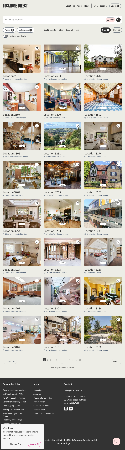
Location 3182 (11, 347)
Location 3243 (93, 231)
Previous (11, 361)
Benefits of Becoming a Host (14, 401)
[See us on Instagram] (66, 408)
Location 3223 (52, 270)
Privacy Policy (39, 401)
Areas (9, 30)
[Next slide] (37, 69)
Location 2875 (11, 76)
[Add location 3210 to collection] (118, 242)
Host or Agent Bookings (12, 419)
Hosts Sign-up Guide (11, 405)
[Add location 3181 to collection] (77, 319)
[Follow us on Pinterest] (71, 408)
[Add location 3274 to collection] (118, 126)
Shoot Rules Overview (12, 423)
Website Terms (39, 409)
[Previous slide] (7, 69)
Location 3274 (93, 154)
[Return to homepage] (15, 6)
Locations (70, 5)
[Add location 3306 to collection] (37, 126)
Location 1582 (93, 115)
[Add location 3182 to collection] (37, 319)
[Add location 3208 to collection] (77, 281)
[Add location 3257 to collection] (118, 164)
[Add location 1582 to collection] (118, 87)
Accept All (34, 444)
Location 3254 (11, 231)
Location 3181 (52, 347)
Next (115, 361)
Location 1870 (52, 115)
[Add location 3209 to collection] (37, 281)
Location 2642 (93, 76)
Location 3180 (93, 347)
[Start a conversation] (116, 441)
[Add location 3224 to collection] (37, 242)
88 (80, 360)
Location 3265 (52, 192)
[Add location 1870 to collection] (77, 87)
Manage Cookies (17, 444)
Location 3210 (93, 270)
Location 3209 (11, 308)
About (79, 5)
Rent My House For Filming (14, 398)
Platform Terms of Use (42, 398)
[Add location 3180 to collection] (118, 319)
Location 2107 (11, 115)
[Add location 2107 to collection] (37, 87)
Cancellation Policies (41, 405)
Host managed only (17, 36)
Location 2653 (52, 76)
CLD (95, 440)
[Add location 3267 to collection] (37, 164)
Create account (100, 5)
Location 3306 (11, 154)
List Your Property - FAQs (13, 394)
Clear (69, 30)
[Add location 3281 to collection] (77, 126)
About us (37, 394)
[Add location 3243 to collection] (118, 203)
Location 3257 (93, 192)
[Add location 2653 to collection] (77, 48)
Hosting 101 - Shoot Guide (13, 409)
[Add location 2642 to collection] (118, 48)
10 (72, 360)
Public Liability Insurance (43, 413)
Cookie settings (63, 443)
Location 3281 (52, 154)
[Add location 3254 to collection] (37, 203)
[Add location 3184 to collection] (118, 281)
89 (62, 363)
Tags (112, 19)
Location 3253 (52, 231)
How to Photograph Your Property (13, 414)
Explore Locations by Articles (14, 390)
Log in (114, 5)
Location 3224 (11, 270)
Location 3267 (11, 192)
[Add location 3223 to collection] (77, 242)
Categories (25, 30)
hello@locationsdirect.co (75, 390)
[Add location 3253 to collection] (77, 203)
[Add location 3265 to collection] (77, 164)
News (86, 5)
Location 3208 (52, 308)
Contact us (37, 390)
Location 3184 (93, 308)
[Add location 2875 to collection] (37, 48)
